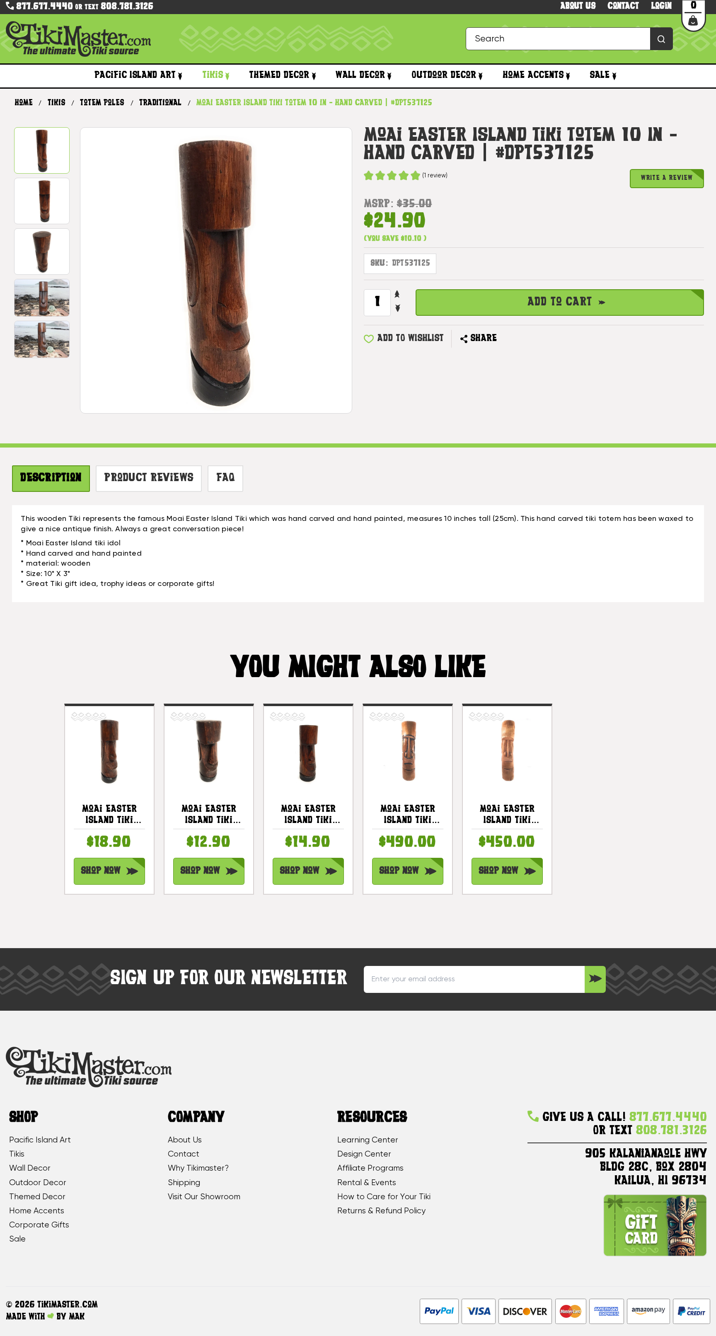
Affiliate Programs (370, 1168)
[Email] (507, 339)
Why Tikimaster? (198, 1168)
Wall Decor (360, 75)
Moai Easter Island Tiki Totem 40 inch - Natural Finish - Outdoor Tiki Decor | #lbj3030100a (507, 815)
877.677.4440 (43, 6)
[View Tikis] (227, 76)
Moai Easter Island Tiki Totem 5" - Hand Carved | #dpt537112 (208, 815)
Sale (600, 75)
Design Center (364, 1154)
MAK (77, 1317)
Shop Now (101, 871)
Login (661, 6)
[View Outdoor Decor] (480, 76)
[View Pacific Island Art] (180, 76)
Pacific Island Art (135, 75)
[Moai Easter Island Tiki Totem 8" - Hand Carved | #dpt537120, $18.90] (109, 750)
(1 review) (435, 176)
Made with (26, 1317)
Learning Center (367, 1140)
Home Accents (533, 75)
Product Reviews (148, 478)
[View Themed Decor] (313, 76)
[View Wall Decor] (389, 76)
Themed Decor (279, 75)
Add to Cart (559, 302)
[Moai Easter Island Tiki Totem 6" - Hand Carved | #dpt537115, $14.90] (308, 750)
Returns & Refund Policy (381, 1211)
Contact (623, 6)
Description (50, 478)
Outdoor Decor (443, 75)
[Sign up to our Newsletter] (595, 979)
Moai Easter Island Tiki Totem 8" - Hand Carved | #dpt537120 (109, 815)
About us (578, 6)
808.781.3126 (127, 7)
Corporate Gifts (39, 1225)
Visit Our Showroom (204, 1197)
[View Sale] (614, 76)
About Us (185, 1140)
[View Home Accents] (568, 76)
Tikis (212, 75)
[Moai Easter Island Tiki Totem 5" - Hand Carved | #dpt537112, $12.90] (208, 750)
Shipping (184, 1183)
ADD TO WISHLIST (410, 338)
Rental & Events (366, 1183)
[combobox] (569, 38)
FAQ (225, 478)
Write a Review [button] (667, 178)
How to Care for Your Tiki (384, 1197)
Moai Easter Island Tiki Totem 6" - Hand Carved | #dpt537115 (308, 815)
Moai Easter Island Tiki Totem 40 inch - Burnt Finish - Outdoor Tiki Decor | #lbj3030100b (407, 815)
